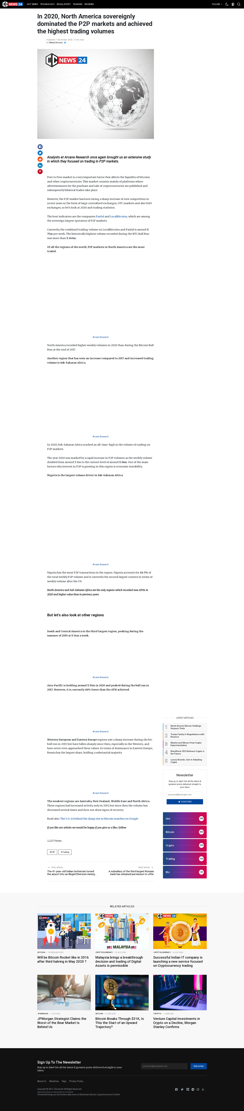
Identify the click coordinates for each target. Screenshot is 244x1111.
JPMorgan (43, 1014)
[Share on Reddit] (40, 159)
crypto (157, 1014)
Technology (47, 4)
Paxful (100, 216)
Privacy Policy (76, 1081)
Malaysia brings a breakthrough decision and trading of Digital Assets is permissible (119, 961)
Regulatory (64, 4)
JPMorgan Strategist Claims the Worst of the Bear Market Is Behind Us (61, 1023)
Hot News (32, 4)
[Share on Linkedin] (40, 165)
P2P (53, 852)
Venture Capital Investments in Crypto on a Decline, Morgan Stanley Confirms (176, 1023)
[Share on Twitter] (40, 153)
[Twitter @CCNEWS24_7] (182, 1089)
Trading (77, 4)
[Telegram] (192, 1089)
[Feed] (203, 1089)
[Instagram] (198, 1089)
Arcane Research (101, 337)
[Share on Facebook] (40, 146)
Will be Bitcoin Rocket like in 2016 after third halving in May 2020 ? (63, 959)
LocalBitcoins (118, 216)
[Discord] (187, 1089)
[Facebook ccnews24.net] (176, 1089)
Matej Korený (55, 42)
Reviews (89, 4)
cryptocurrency (104, 952)
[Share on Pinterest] (40, 171)
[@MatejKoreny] (65, 43)
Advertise (54, 1081)
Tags (64, 1081)
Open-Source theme (44, 1092)
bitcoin (41, 952)
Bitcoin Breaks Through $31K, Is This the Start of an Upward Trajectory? (119, 1023)
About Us (41, 1081)
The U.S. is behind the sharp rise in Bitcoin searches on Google (99, 818)
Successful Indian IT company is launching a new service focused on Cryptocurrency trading (178, 961)
